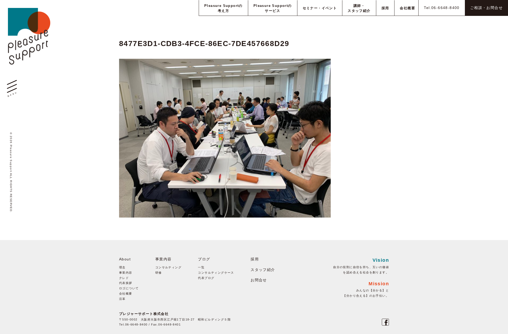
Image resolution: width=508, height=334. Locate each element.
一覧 (201, 267)
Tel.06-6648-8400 (441, 8)
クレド (124, 277)
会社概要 (125, 293)
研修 (158, 272)
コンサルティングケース (216, 272)
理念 (122, 267)
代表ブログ (206, 277)
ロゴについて (129, 288)
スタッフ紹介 (263, 270)
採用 (255, 259)
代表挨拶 (125, 283)
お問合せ (259, 280)
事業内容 (125, 272)
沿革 (122, 298)
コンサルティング (168, 267)
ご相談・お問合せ (486, 8)
